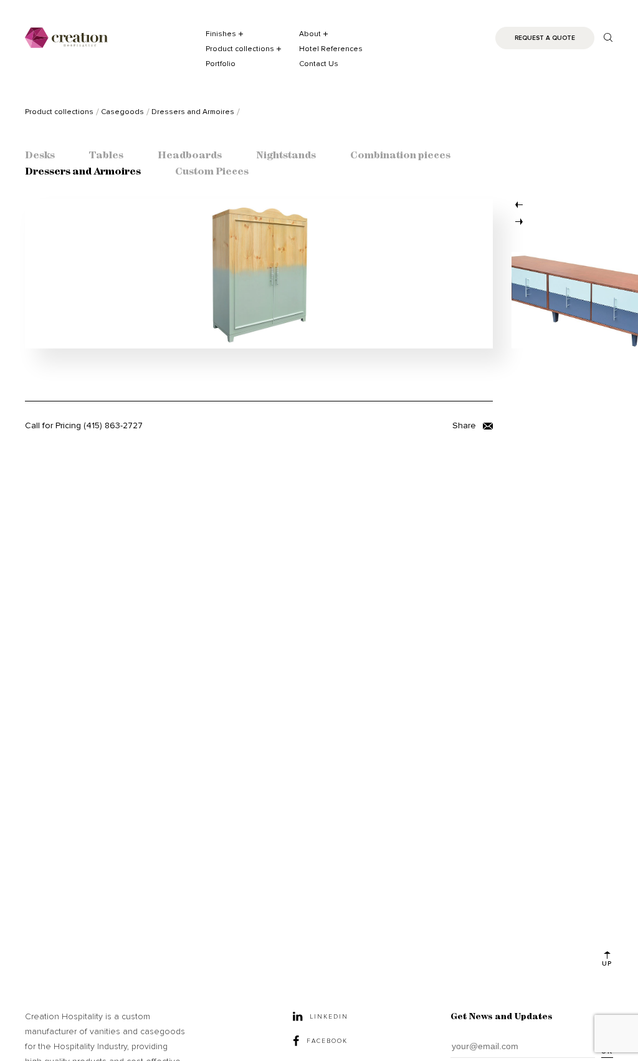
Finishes (221, 34)
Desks (40, 155)
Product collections (240, 49)
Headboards (190, 155)
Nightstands (286, 155)
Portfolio (221, 64)
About (310, 34)
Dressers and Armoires (83, 172)
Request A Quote (545, 38)
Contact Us (318, 64)
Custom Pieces (212, 172)
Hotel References (331, 49)
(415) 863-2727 (113, 425)
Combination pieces (400, 155)
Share (465, 425)
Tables (106, 155)
